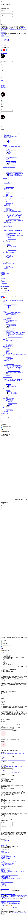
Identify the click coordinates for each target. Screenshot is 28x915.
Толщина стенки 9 (12, 250)
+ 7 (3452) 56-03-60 (5, 39)
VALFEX (8, 192)
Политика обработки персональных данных (14, 30)
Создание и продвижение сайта (8, 907)
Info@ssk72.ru (4, 53)
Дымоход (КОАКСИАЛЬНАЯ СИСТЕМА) (15, 170)
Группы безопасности (10, 169)
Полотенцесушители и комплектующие (14, 235)
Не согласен (8, 913)
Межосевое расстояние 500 (14, 219)
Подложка (8, 244)
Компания (3, 884)
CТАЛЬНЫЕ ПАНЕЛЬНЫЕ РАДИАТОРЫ (15, 214)
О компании (3, 34)
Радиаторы (3, 82)
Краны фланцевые (10, 210)
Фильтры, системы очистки (7, 882)
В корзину (3, 757)
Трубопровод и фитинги (6, 880)
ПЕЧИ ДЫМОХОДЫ (8, 196)
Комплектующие (12, 239)
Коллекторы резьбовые (13, 174)
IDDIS (9, 237)
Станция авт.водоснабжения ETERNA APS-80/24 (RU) (13, 753)
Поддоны (8, 234)
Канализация (3, 87)
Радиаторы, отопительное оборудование (9, 875)
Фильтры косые (9, 267)
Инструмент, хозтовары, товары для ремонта (10, 861)
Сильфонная (11, 142)
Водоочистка (9, 266)
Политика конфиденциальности (15, 29)
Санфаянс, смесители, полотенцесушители (10, 878)
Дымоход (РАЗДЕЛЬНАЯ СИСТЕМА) (14, 172)
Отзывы (2, 887)
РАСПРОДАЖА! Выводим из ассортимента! (13, 133)
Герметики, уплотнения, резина (10, 136)
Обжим (10, 259)
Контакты (3, 37)
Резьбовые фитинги (5, 877)
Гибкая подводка (4, 857)
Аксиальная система (12, 258)
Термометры (8, 204)
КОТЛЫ (2, 865)
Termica (7, 194)
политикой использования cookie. (18, 912)
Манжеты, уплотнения (11, 161)
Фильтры (3, 88)
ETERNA (8, 193)
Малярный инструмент (11, 150)
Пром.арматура (4, 873)
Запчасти (5, 145)
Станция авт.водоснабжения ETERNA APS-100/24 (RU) (13, 760)
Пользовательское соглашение (7, 899)
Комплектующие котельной (7, 864)
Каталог (2, 851)
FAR (4, 134)
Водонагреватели (4, 81)
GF (6, 229)
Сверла (10, 152)
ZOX (7, 195)
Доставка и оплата (5, 36)
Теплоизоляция (4, 879)
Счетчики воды (9, 203)
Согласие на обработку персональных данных (14, 28)
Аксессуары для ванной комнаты (13, 233)
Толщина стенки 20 (12, 247)
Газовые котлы (9, 180)
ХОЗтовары (8, 153)
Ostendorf (10, 158)
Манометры (8, 201)
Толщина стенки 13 (12, 246)
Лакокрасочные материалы (12, 149)
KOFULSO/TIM (9, 255)
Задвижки (8, 208)
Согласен (3, 913)
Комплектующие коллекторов (15, 175)
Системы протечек (10, 187)
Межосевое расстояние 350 (14, 217)
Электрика (5, 268)
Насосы (2, 86)
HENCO (10, 257)
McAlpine (8, 159)
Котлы (2, 80)
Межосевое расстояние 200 (14, 216)
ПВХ (9, 141)
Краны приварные (10, 209)
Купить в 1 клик (4, 435)
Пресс (9, 261)
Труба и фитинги (4, 85)
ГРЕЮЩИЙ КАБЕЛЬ (8, 143)
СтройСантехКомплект (6, 58)
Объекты (2, 886)
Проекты (2, 35)
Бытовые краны (9, 185)
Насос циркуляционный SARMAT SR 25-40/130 (11, 766)
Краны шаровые (4, 866)
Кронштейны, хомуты (8, 188)
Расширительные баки (5, 876)
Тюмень (2, 33)
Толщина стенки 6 (12, 248)
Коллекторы (3, 84)
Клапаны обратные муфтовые (9, 165)
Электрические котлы (10, 182)
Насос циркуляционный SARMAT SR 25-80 (10, 772)
